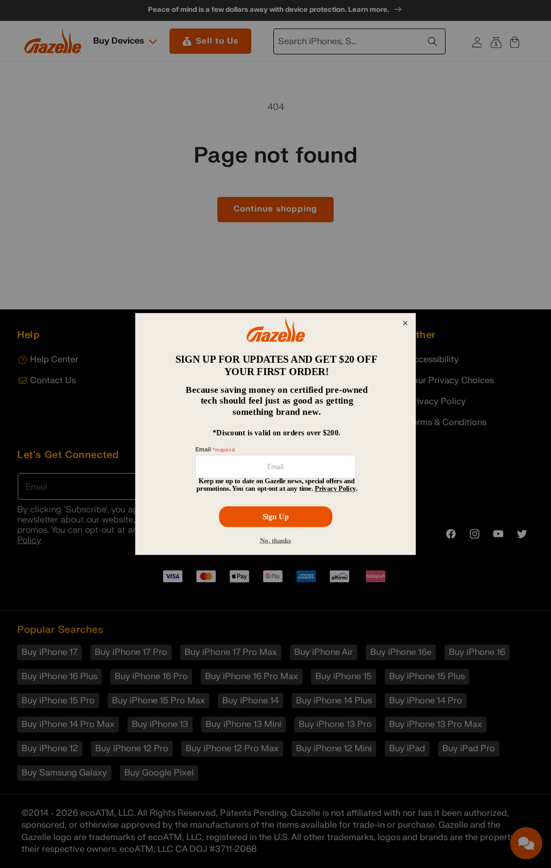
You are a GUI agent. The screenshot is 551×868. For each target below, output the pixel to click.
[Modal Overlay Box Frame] (275, 434)
